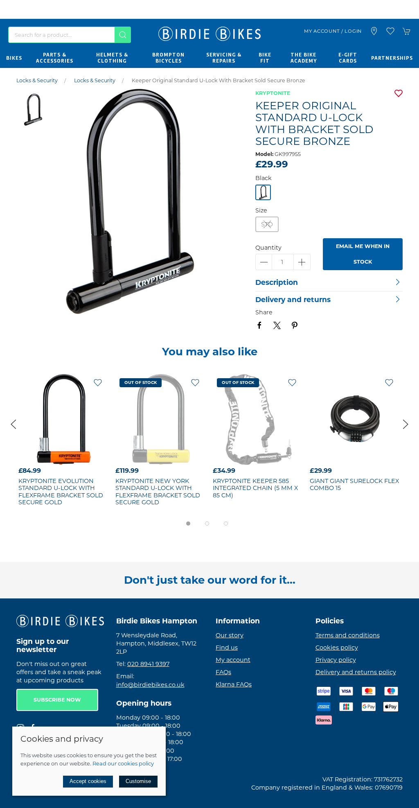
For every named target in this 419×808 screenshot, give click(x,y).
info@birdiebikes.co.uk (150, 684)
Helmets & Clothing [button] (112, 58)
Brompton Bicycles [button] (168, 58)
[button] (390, 31)
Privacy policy (335, 660)
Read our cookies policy (123, 763)
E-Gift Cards (347, 58)
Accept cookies (88, 781)
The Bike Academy (304, 58)
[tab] (188, 523)
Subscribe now (57, 700)
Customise (138, 781)
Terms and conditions (347, 635)
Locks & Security (37, 80)
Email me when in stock (363, 254)
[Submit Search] (123, 35)
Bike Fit (265, 58)
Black (263, 178)
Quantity (268, 247)
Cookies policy (336, 647)
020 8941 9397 (148, 664)
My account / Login (333, 31)
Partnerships (392, 57)
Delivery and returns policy (355, 672)
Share (264, 312)
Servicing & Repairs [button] (223, 58)
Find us (227, 647)
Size (261, 210)
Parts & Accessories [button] (54, 58)
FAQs (223, 672)
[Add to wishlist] (97, 382)
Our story (229, 635)
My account (233, 660)
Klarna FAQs (234, 684)
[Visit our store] (374, 31)
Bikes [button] (14, 57)
